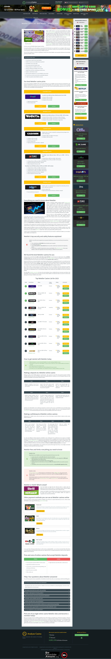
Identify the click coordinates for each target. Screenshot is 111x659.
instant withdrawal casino (33, 440)
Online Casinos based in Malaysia (38, 621)
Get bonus (54, 106)
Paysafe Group (67, 202)
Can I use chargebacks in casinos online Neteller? (34, 609)
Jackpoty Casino (31, 331)
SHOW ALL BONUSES (80, 117)
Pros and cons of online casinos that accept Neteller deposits (36, 75)
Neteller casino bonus (34, 272)
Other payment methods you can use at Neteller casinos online (36, 73)
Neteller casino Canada (54, 221)
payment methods (42, 500)
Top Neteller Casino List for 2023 (31, 63)
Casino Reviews (35, 13)
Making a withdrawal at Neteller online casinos (34, 68)
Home (23, 17)
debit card (38, 229)
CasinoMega (30, 338)
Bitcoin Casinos (39, 534)
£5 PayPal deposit (49, 43)
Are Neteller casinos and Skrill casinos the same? (34, 598)
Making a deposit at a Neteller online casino (33, 66)
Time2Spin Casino (31, 310)
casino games (26, 410)
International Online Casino (67, 14)
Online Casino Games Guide (84, 14)
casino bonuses (66, 35)
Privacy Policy (67, 649)
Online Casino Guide (43, 13)
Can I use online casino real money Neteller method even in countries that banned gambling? (42, 604)
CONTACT (81, 635)
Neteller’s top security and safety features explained (34, 61)
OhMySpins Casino (31, 353)
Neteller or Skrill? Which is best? (31, 71)
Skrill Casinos (39, 523)
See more (40, 106)
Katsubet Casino (31, 345)
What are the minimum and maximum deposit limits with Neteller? (37, 595)
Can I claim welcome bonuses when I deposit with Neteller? (36, 582)
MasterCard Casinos (40, 511)
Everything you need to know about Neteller (33, 60)
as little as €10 (57, 472)
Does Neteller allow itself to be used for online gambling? (35, 590)
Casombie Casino (31, 288)
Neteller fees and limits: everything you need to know (35, 70)
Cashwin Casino (31, 302)
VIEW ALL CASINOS (81, 55)
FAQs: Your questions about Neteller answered (34, 76)
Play (86, 26)
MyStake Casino (31, 317)
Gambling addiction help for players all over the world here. (52, 649)
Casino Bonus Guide (26, 13)
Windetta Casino (31, 295)
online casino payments (50, 32)
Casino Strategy (59, 13)
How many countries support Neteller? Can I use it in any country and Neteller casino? (40, 606)
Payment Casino (76, 13)
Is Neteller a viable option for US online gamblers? (34, 593)
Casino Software (51, 13)
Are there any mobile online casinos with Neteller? (34, 601)
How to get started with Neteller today (32, 65)
